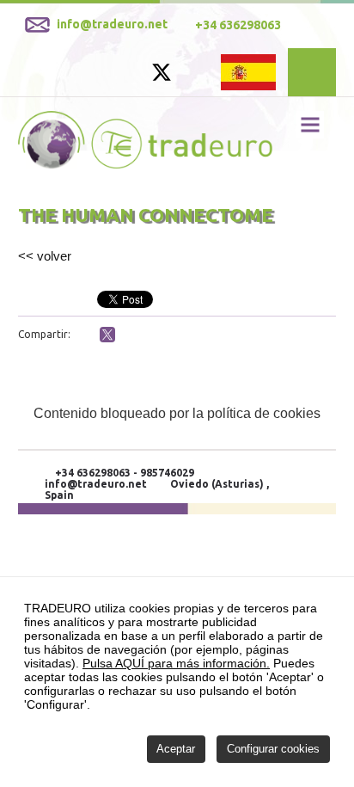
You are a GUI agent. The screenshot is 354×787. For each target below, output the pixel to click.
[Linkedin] (194, 74)
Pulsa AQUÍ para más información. (176, 663)
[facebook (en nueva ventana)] (86, 336)
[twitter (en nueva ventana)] (107, 334)
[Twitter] (161, 78)
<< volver (44, 256)
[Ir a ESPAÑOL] (248, 71)
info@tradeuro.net (96, 483)
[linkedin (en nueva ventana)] (129, 336)
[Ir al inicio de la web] (145, 164)
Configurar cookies (273, 748)
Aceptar (175, 748)
